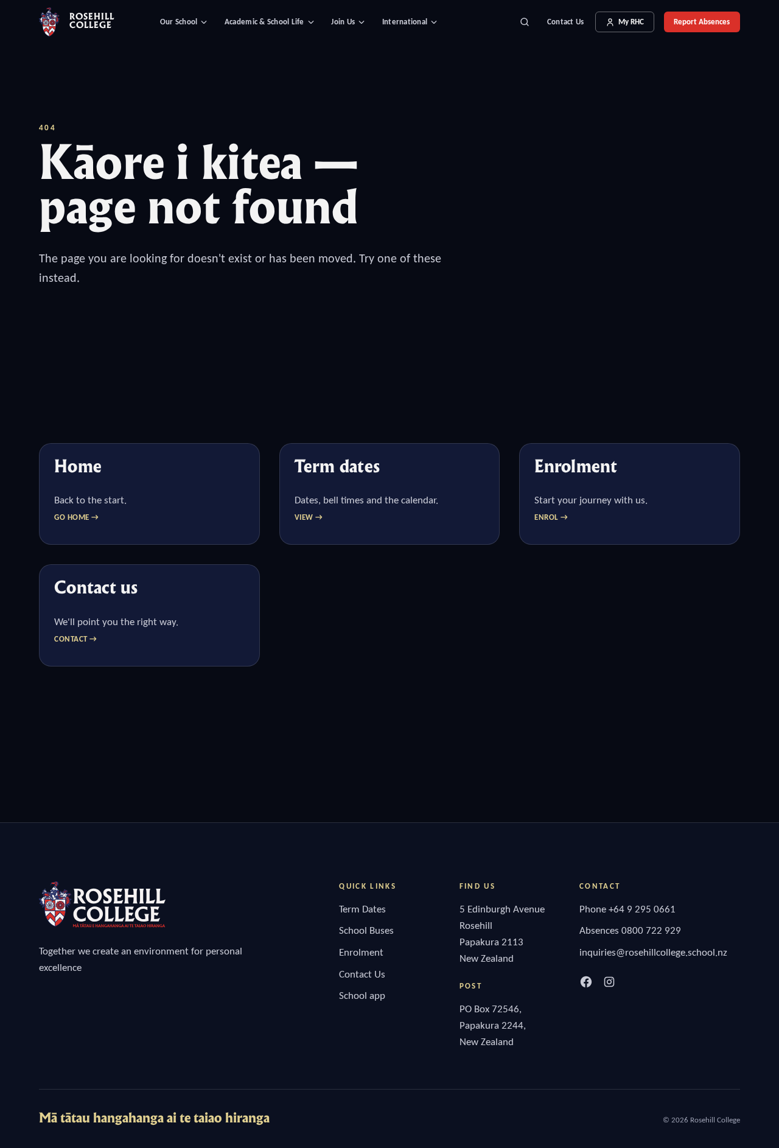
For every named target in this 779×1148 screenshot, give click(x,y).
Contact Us (565, 21)
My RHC (631, 21)
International (404, 21)
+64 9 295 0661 (642, 909)
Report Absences (702, 21)
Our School (179, 21)
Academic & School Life (264, 21)
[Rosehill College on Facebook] (586, 982)
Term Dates (362, 909)
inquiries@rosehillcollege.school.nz (653, 952)
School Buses (366, 930)
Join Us (343, 21)
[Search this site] (525, 22)
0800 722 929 (651, 930)
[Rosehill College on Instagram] (609, 982)
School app (362, 995)
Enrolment (361, 952)
